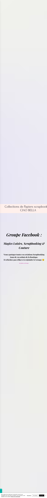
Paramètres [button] (29, 495)
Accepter (41, 495)
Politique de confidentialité (15, 496)
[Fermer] (45, 495)
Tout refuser (35, 495)
